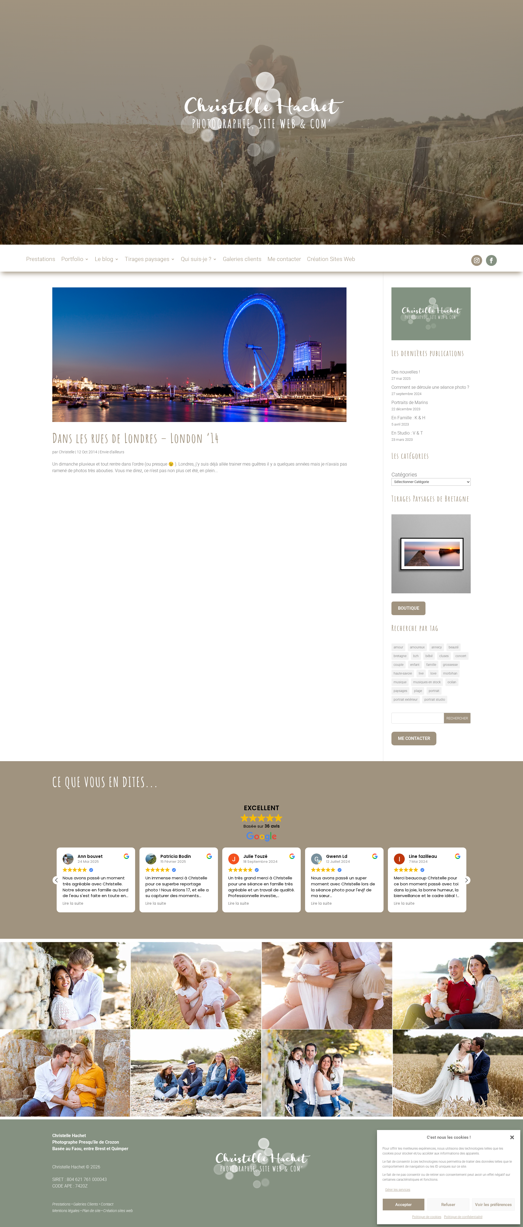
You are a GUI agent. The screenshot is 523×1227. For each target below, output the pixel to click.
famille (431, 665)
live (421, 673)
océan (452, 682)
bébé (429, 656)
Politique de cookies (426, 1217)
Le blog (104, 259)
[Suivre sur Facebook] (491, 260)
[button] (512, 1137)
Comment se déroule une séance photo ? (430, 387)
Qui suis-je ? (196, 259)
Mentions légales (66, 1210)
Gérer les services (397, 1190)
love (433, 673)
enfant (414, 665)
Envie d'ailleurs (112, 452)
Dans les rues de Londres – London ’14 (135, 438)
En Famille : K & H (408, 417)
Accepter (403, 1204)
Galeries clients (242, 259)
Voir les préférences (493, 1204)
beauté (453, 647)
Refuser (448, 1204)
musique (400, 682)
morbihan (450, 673)
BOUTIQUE (408, 608)
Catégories (404, 474)
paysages (400, 691)
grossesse (450, 665)
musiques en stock (427, 682)
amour (398, 647)
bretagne (400, 656)
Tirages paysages (147, 259)
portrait (434, 691)
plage (418, 691)
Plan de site (91, 1210)
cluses (444, 656)
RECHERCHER (457, 718)
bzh (416, 656)
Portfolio (72, 259)
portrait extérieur (406, 699)
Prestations (40, 259)
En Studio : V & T (407, 433)
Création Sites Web (331, 259)
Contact (107, 1204)
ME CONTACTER (414, 738)
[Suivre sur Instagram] (476, 260)
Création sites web (118, 1210)
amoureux (417, 647)
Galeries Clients (85, 1204)
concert (460, 656)
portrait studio (434, 699)
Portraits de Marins (409, 402)
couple (398, 665)
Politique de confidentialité (463, 1217)
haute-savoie (403, 673)
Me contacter (284, 259)
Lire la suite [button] (73, 903)
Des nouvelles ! (405, 372)
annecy (436, 647)
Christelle (66, 452)
